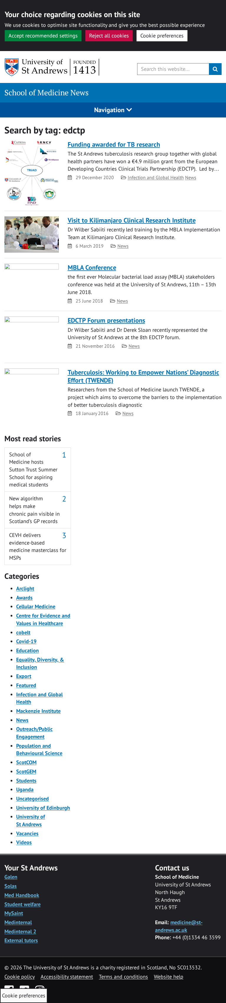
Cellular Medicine (35, 606)
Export (23, 676)
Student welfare (22, 904)
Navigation (110, 110)
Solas (10, 886)
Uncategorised (32, 798)
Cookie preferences (162, 35)
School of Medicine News (46, 92)
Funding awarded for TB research (114, 144)
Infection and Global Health (156, 177)
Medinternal (18, 922)
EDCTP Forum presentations (106, 320)
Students (26, 780)
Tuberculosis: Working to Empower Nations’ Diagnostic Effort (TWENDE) (143, 376)
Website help (168, 976)
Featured (26, 685)
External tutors (21, 940)
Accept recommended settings (43, 35)
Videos (24, 842)
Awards (24, 597)
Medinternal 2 (20, 931)
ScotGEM (26, 771)
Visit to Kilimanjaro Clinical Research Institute (132, 220)
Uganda (25, 789)
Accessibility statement (67, 976)
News (190, 177)
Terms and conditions (123, 976)
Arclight (25, 588)
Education (27, 650)
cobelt (23, 632)
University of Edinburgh (43, 807)
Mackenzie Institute (38, 711)
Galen (10, 876)
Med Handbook (21, 895)
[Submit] (215, 69)
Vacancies (27, 833)
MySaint (13, 913)
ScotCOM (26, 762)
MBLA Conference (92, 267)
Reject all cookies (109, 35)
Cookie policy (19, 976)
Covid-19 (26, 641)
